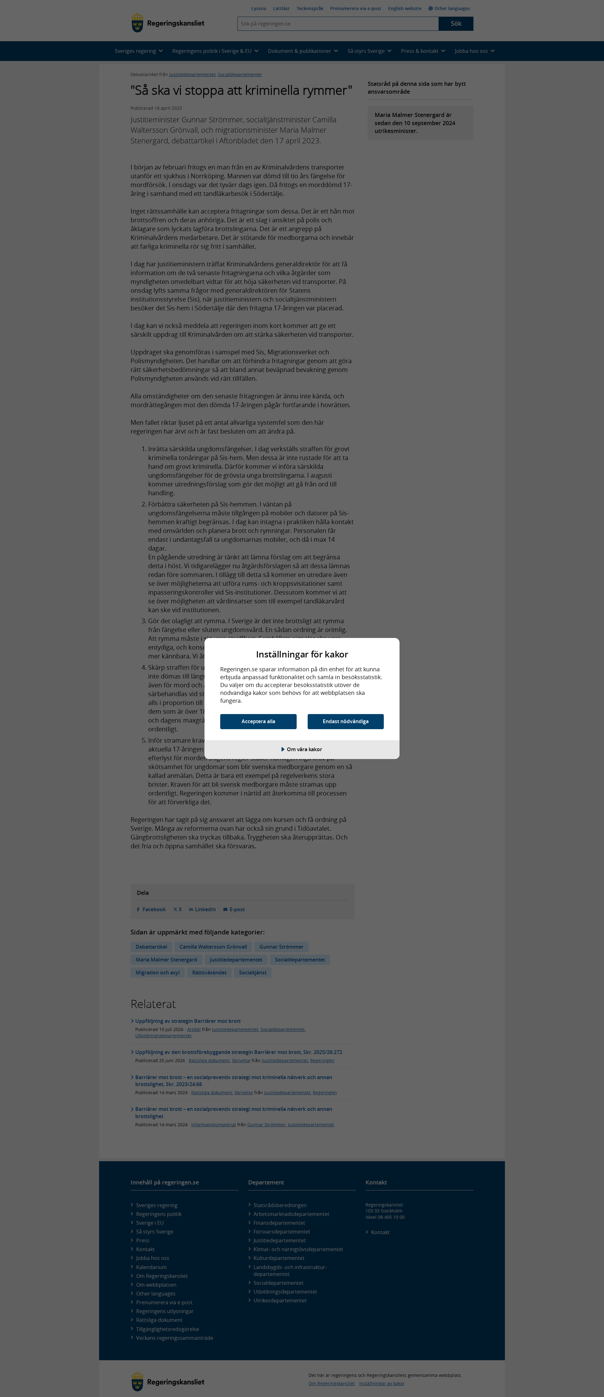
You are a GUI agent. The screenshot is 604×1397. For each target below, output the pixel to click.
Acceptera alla (258, 721)
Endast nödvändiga (346, 721)
